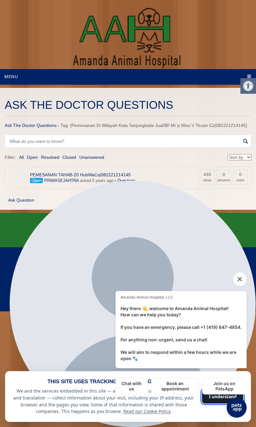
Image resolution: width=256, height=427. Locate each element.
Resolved (50, 157)
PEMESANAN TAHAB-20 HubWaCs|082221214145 (80, 174)
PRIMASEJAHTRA (61, 180)
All (21, 157)
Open (32, 157)
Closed (69, 157)
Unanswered (91, 157)
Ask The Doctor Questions (31, 125)
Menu (11, 76)
